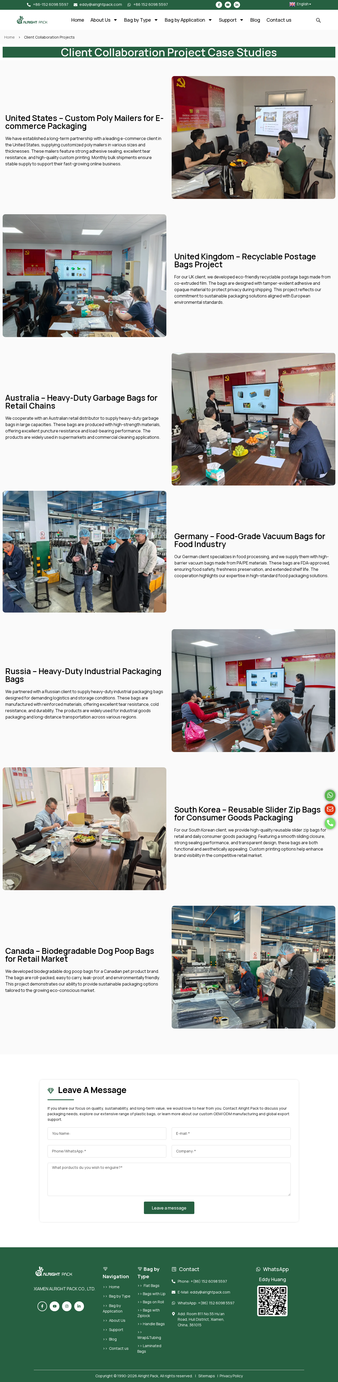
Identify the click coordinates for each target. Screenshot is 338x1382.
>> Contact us (116, 1348)
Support (228, 20)
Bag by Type (137, 20)
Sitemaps (206, 1375)
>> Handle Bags (151, 1323)
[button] (318, 21)
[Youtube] (228, 5)
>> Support (113, 1329)
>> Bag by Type (116, 1296)
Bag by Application (185, 20)
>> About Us (114, 1320)
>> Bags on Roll (150, 1301)
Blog (255, 20)
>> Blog (110, 1339)
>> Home (111, 1286)
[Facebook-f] (219, 5)
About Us (100, 20)
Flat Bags (151, 1285)
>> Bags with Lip (151, 1293)
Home (77, 20)
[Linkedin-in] (237, 5)
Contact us (278, 20)
